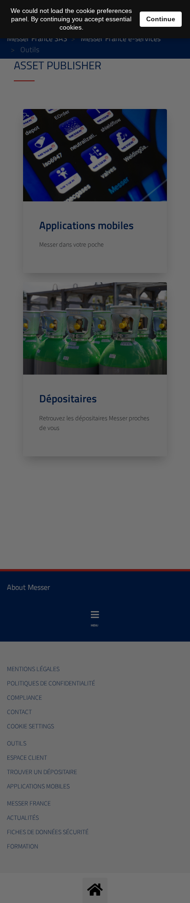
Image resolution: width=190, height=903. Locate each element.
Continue (160, 19)
